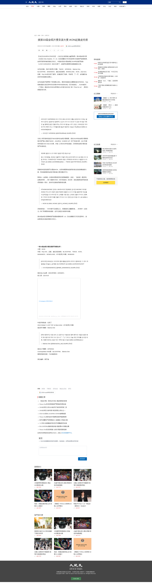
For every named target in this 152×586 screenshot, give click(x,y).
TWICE (49, 388)
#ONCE (59, 159)
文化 (104, 6)
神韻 (115, 6)
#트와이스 (75, 159)
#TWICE (69, 159)
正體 (39, 2)
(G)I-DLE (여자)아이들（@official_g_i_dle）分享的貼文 (52, 316)
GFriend (55, 388)
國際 (49, 6)
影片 (76, 6)
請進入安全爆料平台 (106, 116)
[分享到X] (46, 51)
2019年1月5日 (71, 133)
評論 (54, 6)
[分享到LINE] (42, 51)
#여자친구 (44, 119)
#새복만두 (62, 264)
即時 (32, 6)
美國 (43, 6)
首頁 (27, 6)
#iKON (60, 189)
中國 (38, 6)
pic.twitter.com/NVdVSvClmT (75, 264)
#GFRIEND (51, 119)
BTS (69, 388)
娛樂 (99, 6)
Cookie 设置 (76, 578)
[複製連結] (50, 50)
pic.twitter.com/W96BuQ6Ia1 (55, 162)
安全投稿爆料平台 (67, 433)
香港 (65, 6)
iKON (43, 388)
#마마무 (43, 261)
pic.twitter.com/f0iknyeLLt (75, 340)
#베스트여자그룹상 (68, 119)
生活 (110, 6)
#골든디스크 (68, 192)
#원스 (64, 159)
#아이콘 (53, 194)
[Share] (35, 487)
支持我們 (105, 182)
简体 (42, 2)
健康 (70, 6)
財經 (88, 6)
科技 (93, 6)
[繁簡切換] (61, 51)
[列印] (54, 51)
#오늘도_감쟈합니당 (52, 264)
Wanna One (63, 388)
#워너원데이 (45, 335)
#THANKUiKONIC (46, 189)
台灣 (60, 6)
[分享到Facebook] (39, 51)
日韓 (42, 35)
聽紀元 (82, 6)
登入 (125, 2)
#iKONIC (79, 189)
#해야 (47, 127)
